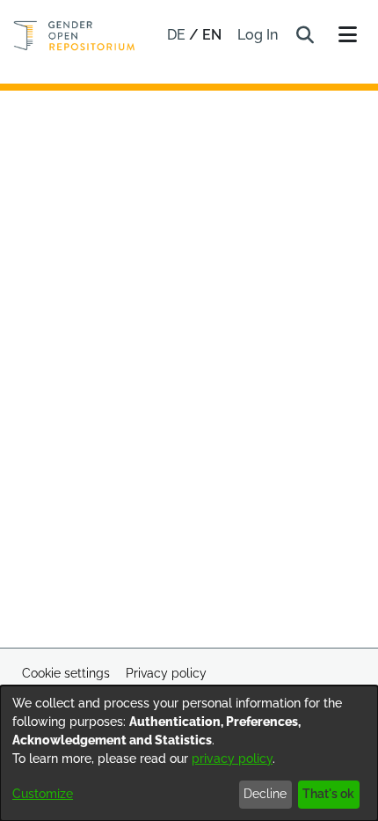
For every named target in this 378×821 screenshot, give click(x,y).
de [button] (178, 34)
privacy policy (232, 758)
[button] (305, 35)
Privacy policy (166, 673)
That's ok (328, 794)
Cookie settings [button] (66, 673)
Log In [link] (258, 34)
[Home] (74, 35)
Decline (265, 794)
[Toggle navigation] (347, 35)
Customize (42, 794)
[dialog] (189, 753)
